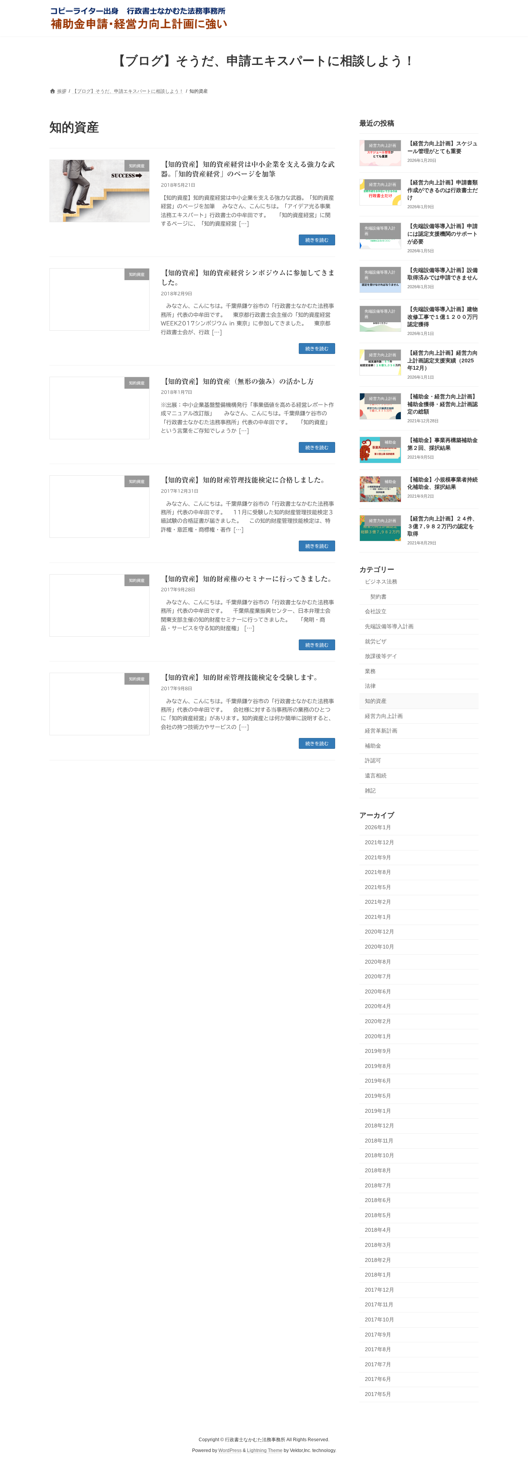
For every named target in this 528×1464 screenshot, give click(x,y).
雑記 (370, 790)
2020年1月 (378, 1036)
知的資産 (376, 701)
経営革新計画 (381, 731)
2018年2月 (378, 1260)
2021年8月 (378, 872)
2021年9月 (378, 857)
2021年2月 (378, 902)
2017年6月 (378, 1379)
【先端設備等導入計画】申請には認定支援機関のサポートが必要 (442, 233)
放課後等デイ (381, 656)
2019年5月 (378, 1096)
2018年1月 (378, 1275)
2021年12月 (379, 842)
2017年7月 (378, 1364)
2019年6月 (378, 1081)
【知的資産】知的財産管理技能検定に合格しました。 (244, 479)
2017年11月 (379, 1304)
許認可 (373, 760)
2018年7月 (378, 1185)
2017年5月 (378, 1394)
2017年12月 (379, 1289)
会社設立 (376, 611)
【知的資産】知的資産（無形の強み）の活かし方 (237, 381)
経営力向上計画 (384, 715)
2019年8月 (378, 1066)
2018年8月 (378, 1170)
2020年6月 (378, 991)
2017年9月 (378, 1334)
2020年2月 (378, 1021)
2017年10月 (379, 1319)
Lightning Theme (265, 1451)
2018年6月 (378, 1200)
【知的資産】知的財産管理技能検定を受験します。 (241, 677)
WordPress (230, 1451)
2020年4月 (378, 1006)
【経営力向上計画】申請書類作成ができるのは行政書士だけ (442, 190)
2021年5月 (378, 887)
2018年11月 (379, 1140)
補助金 (373, 745)
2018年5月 (378, 1215)
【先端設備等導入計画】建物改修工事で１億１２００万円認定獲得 (442, 316)
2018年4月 (378, 1230)
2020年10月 (379, 947)
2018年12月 (379, 1125)
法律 (370, 686)
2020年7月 (378, 976)
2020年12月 (379, 931)
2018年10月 (379, 1155)
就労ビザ (376, 641)
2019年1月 (378, 1110)
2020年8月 (378, 961)
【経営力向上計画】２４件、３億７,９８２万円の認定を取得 (442, 526)
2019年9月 (378, 1051)
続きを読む (317, 240)
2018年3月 (378, 1245)
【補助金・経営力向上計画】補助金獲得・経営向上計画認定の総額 (442, 404)
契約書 (378, 596)
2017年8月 (378, 1349)
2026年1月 (378, 827)
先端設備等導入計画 (389, 626)
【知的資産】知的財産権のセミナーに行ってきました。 (248, 578)
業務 (370, 671)
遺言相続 (376, 775)
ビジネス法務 (381, 581)
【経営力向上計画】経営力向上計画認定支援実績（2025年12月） (442, 360)
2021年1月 (378, 916)
